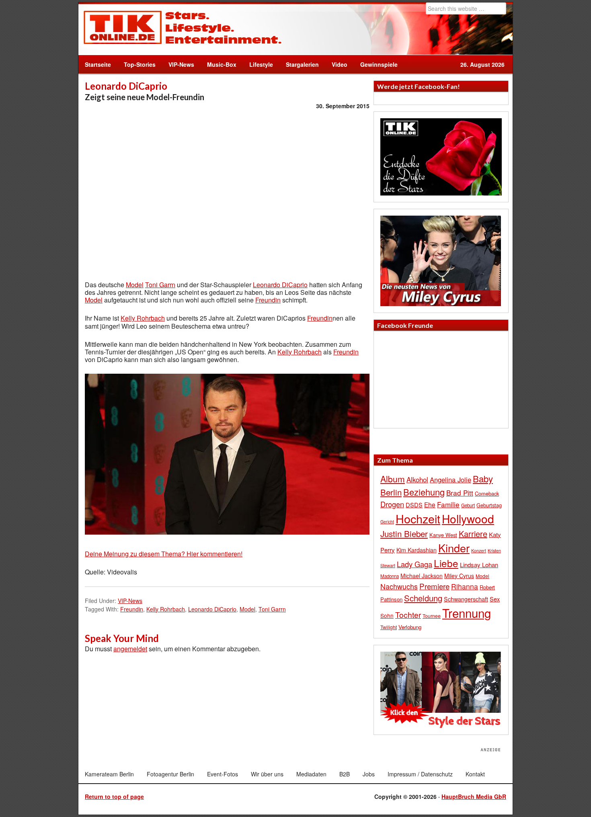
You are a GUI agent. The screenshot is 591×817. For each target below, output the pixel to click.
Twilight (388, 627)
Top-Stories (140, 64)
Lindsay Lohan (479, 564)
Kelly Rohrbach (143, 318)
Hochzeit (418, 518)
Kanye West (443, 535)
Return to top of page (114, 796)
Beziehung (424, 492)
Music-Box (218, 64)
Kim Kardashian (416, 550)
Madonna (389, 576)
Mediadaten (311, 774)
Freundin (268, 300)
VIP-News (181, 64)
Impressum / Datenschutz (420, 774)
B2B (344, 774)
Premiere (434, 585)
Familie (448, 504)
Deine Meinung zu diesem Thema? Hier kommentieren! (163, 553)
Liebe (446, 563)
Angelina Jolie (450, 479)
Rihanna (464, 586)
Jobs (369, 774)
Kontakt (475, 774)
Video (336, 64)
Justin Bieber (404, 533)
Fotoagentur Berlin (170, 774)
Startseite (98, 64)
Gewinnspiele (379, 64)
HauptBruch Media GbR (473, 796)
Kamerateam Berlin (109, 774)
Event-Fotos (222, 774)
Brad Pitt (459, 493)
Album (392, 479)
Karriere (473, 533)
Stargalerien (302, 64)
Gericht (387, 522)
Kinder (454, 548)
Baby (483, 478)
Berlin (391, 492)
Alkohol (417, 479)
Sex (495, 599)
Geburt (468, 505)
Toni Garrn (160, 284)
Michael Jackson (421, 576)
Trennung (466, 612)
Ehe (429, 504)
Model (135, 284)
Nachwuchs (399, 586)
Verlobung (409, 627)
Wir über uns (267, 774)
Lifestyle (258, 64)
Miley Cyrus (459, 576)
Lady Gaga (414, 564)
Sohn (387, 615)
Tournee (432, 615)
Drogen (392, 504)
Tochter (408, 614)
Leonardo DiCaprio (280, 284)
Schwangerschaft (466, 599)
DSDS (414, 504)
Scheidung (423, 598)
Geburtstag (489, 505)
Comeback (487, 493)
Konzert (478, 550)
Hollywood (468, 518)
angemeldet (130, 648)
